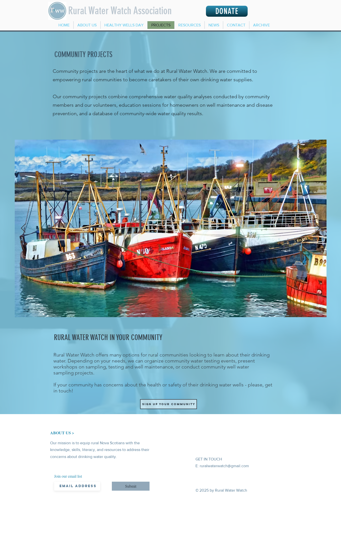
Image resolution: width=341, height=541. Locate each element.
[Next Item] (318, 228)
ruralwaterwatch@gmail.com (224, 466)
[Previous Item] (23, 228)
